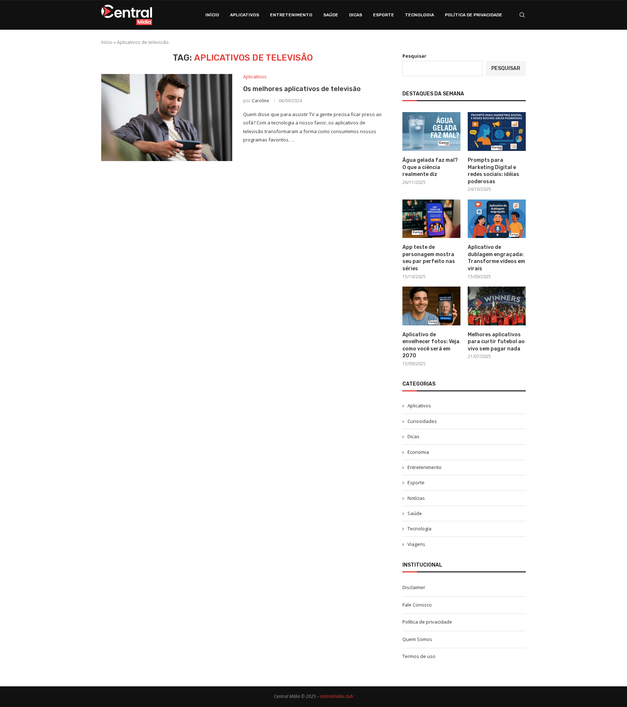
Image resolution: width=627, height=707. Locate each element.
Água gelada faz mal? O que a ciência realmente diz (430, 167)
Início (212, 14)
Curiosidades (422, 421)
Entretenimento (291, 14)
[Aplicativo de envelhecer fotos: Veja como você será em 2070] (431, 306)
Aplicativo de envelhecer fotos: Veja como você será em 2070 (430, 345)
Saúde (330, 14)
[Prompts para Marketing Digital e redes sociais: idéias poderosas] (497, 131)
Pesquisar (414, 56)
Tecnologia (419, 14)
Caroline (260, 101)
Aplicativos (244, 14)
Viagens (416, 544)
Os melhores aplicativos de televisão (302, 89)
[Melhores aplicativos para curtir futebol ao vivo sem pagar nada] (497, 306)
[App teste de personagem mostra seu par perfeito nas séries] (431, 219)
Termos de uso (418, 656)
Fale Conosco (417, 604)
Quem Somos (417, 639)
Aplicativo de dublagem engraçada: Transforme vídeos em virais (496, 258)
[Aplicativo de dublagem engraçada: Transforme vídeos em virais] (497, 219)
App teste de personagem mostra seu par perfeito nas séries (428, 258)
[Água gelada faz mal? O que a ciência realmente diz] (431, 131)
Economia (418, 452)
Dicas (355, 14)
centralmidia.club (336, 696)
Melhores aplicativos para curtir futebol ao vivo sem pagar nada (496, 342)
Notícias (416, 498)
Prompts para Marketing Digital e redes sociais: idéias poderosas (493, 171)
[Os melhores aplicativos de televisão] (166, 117)
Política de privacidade (473, 14)
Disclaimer (413, 587)
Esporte (383, 14)
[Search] (522, 14)
